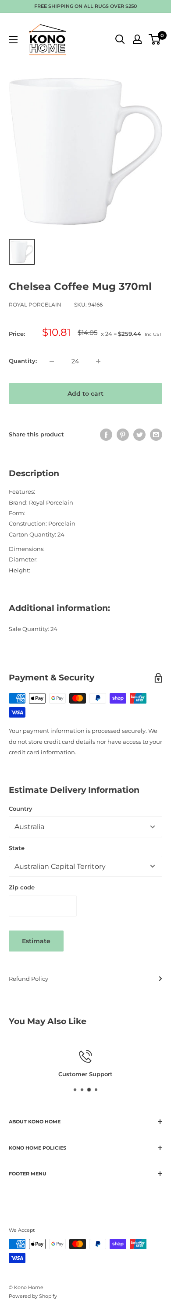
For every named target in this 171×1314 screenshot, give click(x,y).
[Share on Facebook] (106, 435)
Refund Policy (28, 978)
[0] (155, 39)
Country (20, 808)
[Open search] (120, 39)
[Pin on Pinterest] (123, 435)
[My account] (137, 39)
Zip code (22, 887)
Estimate (36, 941)
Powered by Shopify (33, 1296)
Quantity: (23, 360)
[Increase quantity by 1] (98, 361)
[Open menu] (13, 39)
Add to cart (85, 393)
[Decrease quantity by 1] (52, 361)
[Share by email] (156, 435)
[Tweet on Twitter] (139, 435)
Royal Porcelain (35, 304)
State (17, 847)
